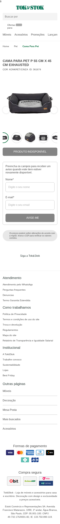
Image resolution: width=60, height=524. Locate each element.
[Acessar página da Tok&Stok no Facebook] (16, 262)
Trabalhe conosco (12, 359)
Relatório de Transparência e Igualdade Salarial (28, 340)
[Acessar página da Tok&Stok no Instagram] (25, 262)
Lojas (5, 370)
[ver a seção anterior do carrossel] (53, 109)
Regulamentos (10, 330)
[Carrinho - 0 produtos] (55, 8)
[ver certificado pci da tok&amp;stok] (46, 481)
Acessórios (21, 34)
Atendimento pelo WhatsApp (18, 284)
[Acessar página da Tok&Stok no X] (44, 262)
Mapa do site (9, 335)
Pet (16, 46)
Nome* (10, 179)
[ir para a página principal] (30, 8)
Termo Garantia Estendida (16, 300)
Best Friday (9, 375)
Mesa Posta (10, 409)
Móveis (7, 34)
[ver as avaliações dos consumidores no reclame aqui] (30, 481)
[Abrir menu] (10, 8)
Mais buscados (11, 419)
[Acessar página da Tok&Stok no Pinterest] (34, 262)
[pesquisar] (53, 17)
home (6, 46)
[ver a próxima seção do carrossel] (6, 109)
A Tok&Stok (8, 354)
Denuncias (8, 295)
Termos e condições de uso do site (21, 319)
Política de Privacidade (15, 314)
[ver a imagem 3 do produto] (30, 137)
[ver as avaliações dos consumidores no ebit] (14, 481)
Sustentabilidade (11, 364)
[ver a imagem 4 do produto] (43, 137)
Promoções (37, 34)
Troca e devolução (12, 324)
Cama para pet (30, 46)
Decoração (9, 400)
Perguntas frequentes (14, 289)
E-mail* (10, 197)
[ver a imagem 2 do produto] (16, 137)
